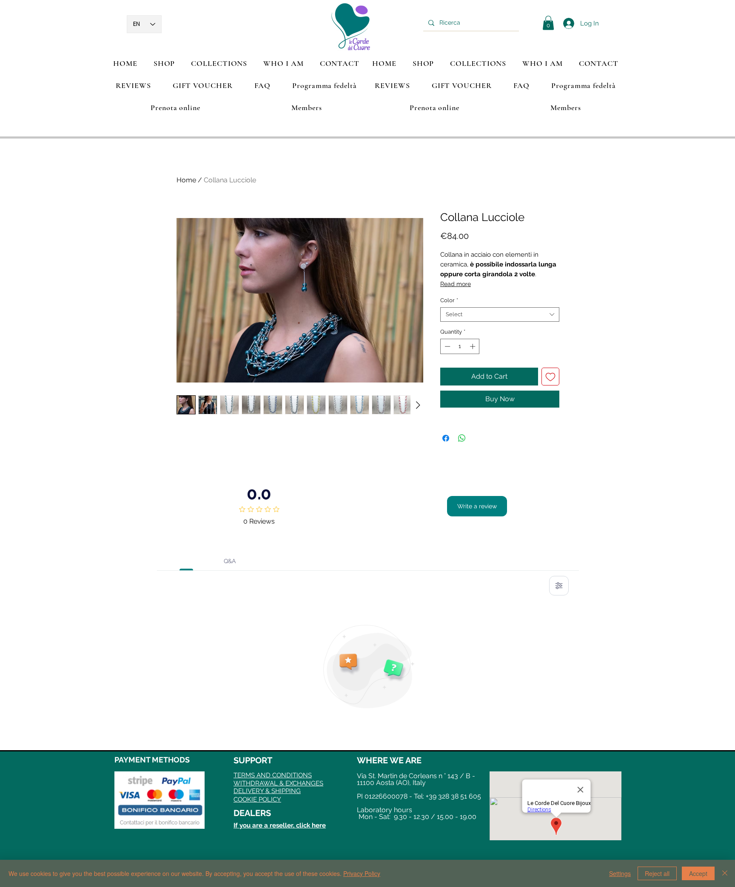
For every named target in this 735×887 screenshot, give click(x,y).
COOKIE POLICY (257, 799)
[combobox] (499, 314)
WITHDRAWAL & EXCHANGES (278, 783)
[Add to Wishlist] (550, 376)
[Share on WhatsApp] (462, 438)
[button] (219, 63)
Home (186, 180)
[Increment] (473, 346)
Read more (455, 284)
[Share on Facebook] (446, 438)
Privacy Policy (361, 873)
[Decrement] (447, 346)
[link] (548, 23)
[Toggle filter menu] (559, 585)
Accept (698, 873)
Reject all (657, 873)
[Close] (725, 873)
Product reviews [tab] (186, 561)
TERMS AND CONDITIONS (273, 775)
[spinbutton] (460, 346)
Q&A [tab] (230, 561)
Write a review (477, 506)
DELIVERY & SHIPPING (267, 791)
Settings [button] (620, 873)
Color (449, 300)
